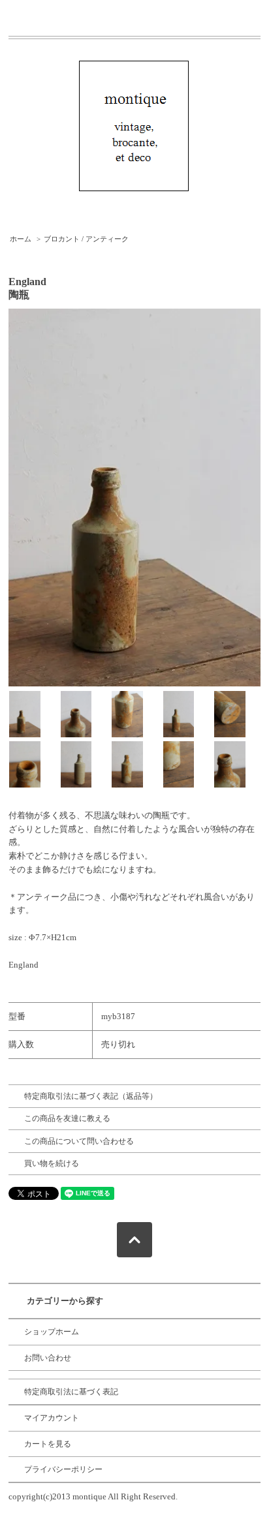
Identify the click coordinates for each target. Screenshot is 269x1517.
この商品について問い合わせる (79, 1141)
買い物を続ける (51, 1163)
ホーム (20, 239)
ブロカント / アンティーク (86, 239)
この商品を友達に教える (67, 1118)
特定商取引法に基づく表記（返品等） (90, 1096)
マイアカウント (51, 1417)
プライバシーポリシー (63, 1469)
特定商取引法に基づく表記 (71, 1391)
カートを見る (47, 1443)
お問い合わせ (47, 1357)
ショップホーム (51, 1331)
